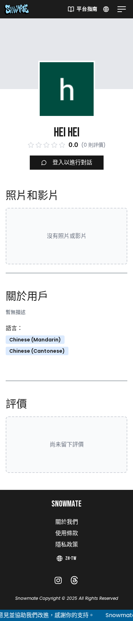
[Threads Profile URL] (74, 580)
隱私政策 (66, 544)
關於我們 (66, 522)
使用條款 (66, 533)
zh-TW (70, 558)
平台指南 (87, 9)
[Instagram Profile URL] (58, 580)
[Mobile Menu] (120, 9)
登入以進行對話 (72, 162)
